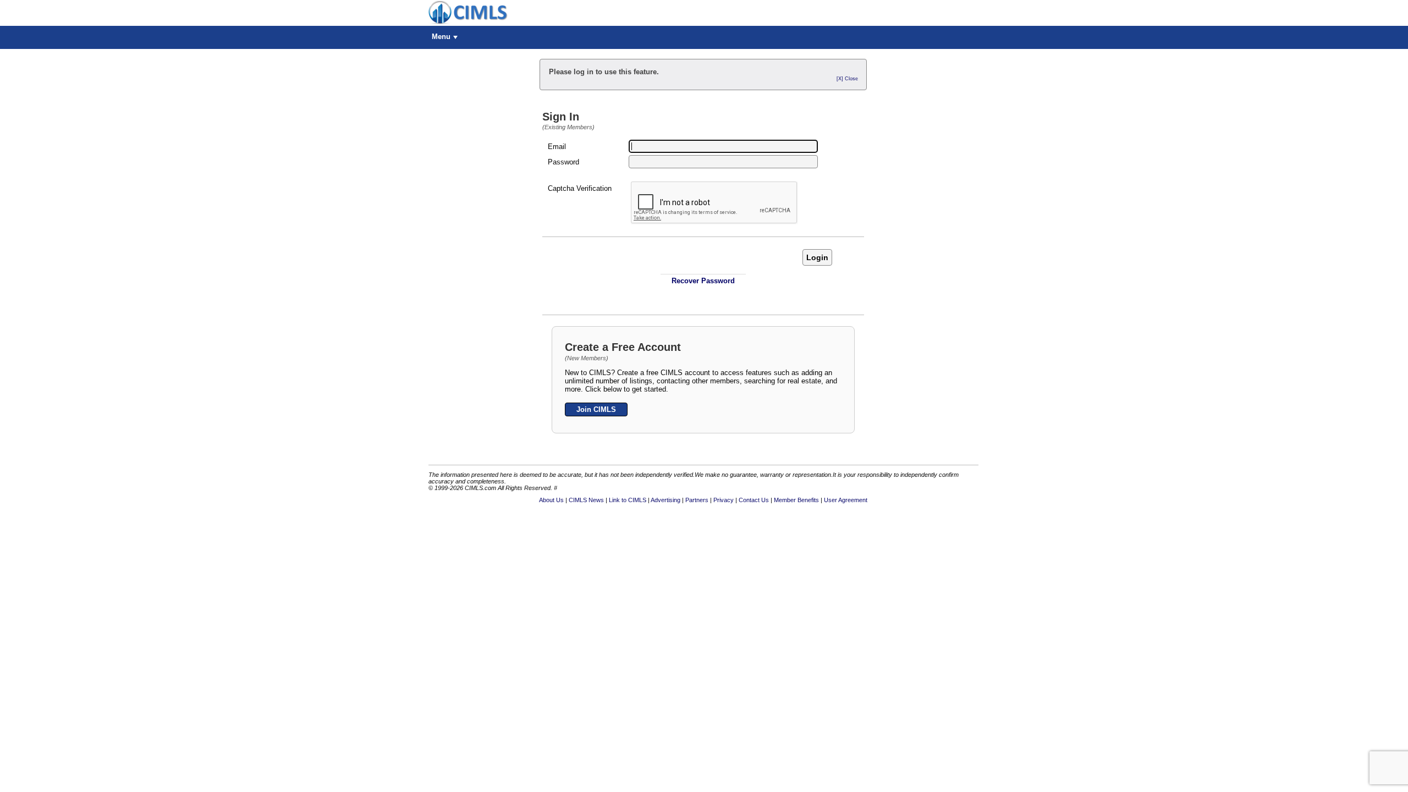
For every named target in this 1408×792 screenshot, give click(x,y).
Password (563, 162)
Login (817, 257)
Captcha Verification (580, 188)
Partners (696, 500)
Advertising (665, 500)
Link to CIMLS (627, 500)
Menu (441, 36)
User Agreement (845, 500)
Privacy (723, 500)
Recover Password (703, 281)
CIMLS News (586, 500)
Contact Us (754, 500)
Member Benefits (796, 500)
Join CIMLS (596, 409)
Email (557, 146)
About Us (551, 500)
